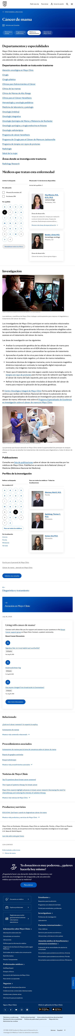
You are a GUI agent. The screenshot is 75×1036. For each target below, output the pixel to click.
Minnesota (5, 543)
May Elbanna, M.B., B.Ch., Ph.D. (51, 196)
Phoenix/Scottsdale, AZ (13, 192)
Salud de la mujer (9, 153)
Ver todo (5, 546)
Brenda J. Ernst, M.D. (52, 235)
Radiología (7, 148)
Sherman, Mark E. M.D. (53, 492)
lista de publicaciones (23, 462)
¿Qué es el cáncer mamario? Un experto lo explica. (20, 724)
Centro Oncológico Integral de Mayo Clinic (22, 391)
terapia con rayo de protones (18, 374)
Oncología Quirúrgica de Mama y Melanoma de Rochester (27, 121)
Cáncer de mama (17, 19)
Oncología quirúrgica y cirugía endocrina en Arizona (24, 125)
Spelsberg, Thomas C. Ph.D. (53, 515)
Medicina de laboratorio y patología (17, 107)
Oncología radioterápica (12, 130)
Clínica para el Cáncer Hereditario (17, 98)
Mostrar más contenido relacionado (14, 734)
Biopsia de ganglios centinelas (12, 754)
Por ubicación (7, 188)
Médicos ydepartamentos (34, 32)
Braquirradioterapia (9, 760)
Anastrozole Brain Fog (13, 668)
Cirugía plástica (9, 79)
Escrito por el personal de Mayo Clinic (15, 562)
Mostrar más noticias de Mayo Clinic (15, 798)
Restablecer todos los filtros (14, 246)
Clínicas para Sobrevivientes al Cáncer (18, 84)
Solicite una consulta (12, 576)
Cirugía (5, 74)
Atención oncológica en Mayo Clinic (17, 70)
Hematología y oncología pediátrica (17, 102)
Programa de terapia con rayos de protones (21, 144)
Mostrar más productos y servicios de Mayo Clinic (19, 817)
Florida (4, 540)
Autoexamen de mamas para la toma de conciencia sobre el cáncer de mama (29, 749)
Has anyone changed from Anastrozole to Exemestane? (24, 687)
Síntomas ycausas (8, 32)
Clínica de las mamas (11, 88)
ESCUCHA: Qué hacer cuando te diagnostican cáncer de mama (24, 812)
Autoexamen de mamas (10, 730)
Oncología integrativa (11, 116)
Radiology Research (11, 163)
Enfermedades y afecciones (14, 12)
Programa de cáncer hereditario (16, 134)
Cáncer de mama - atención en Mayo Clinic (17, 567)
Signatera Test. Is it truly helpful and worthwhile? (22, 648)
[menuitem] (8, 33)
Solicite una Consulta (12, 25)
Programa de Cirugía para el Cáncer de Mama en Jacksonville (28, 139)
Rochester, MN (11, 196)
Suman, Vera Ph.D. (51, 536)
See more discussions (15, 702)
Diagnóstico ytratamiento (20, 32)
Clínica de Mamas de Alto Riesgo (16, 93)
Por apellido (6, 202)
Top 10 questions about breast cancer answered (19, 779)
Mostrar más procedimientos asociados (16, 765)
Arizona (4, 537)
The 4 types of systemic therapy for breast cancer (19, 785)
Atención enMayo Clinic (47, 32)
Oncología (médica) (10, 111)
